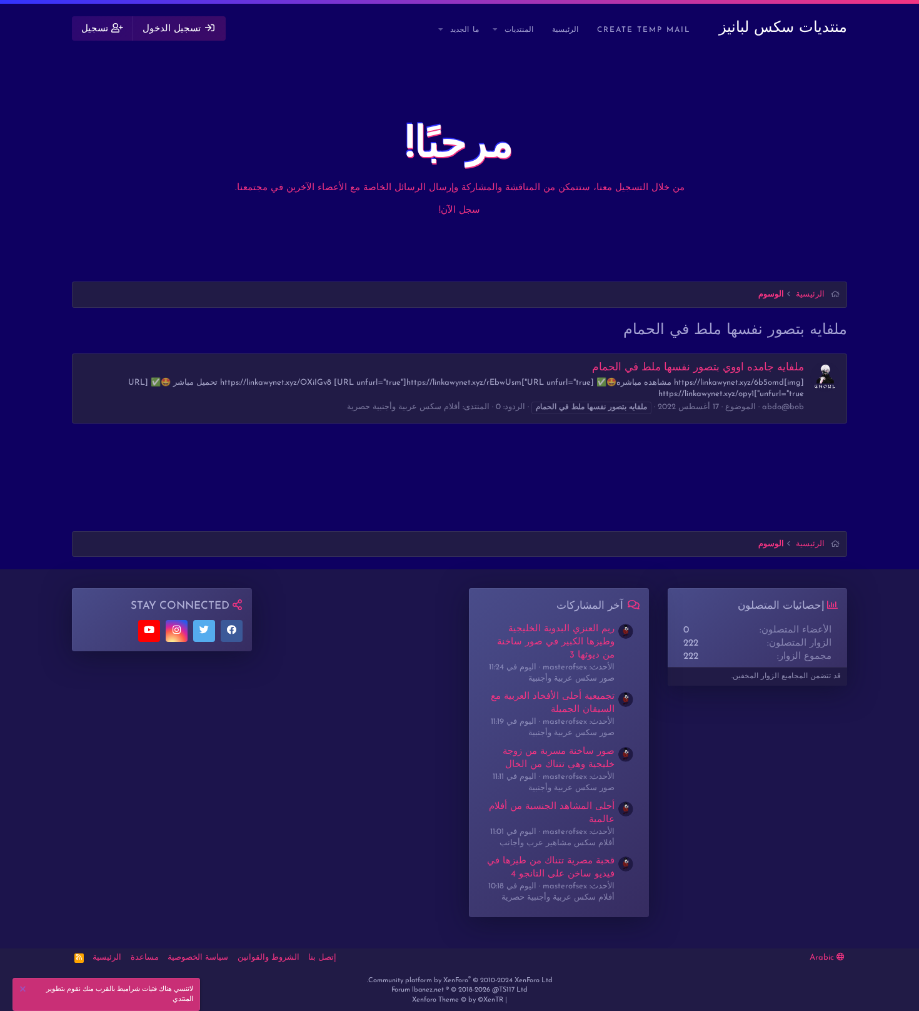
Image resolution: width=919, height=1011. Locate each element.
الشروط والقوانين (268, 957)
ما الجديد (464, 30)
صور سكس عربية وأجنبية (571, 678)
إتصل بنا (322, 957)
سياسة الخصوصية (198, 957)
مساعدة (145, 957)
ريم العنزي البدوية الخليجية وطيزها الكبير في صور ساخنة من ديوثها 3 (556, 642)
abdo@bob (783, 407)
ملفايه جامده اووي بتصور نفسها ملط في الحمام (698, 367)
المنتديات (519, 30)
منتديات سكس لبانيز (783, 28)
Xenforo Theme (457, 1000)
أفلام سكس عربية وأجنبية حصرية (403, 407)
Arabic (823, 957)
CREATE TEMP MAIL (644, 30)
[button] (495, 30)
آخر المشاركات (589, 606)
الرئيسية (565, 30)
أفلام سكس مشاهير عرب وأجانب (557, 843)
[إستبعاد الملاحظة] (24, 991)
